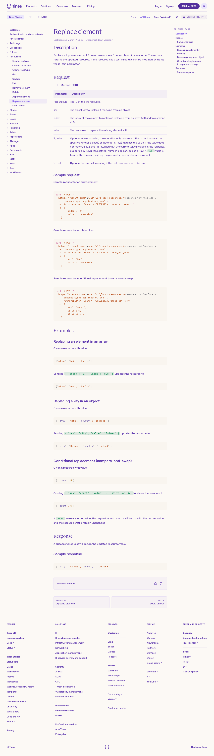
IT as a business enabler (67, 638)
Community (115, 694)
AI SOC (59, 671)
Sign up (170, 6)
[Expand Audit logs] (8, 43)
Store (150, 658)
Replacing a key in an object (77, 401)
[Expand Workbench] (8, 172)
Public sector (62, 705)
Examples (64, 330)
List (14, 83)
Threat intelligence (65, 686)
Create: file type (20, 61)
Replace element (21, 101)
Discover (76, 6)
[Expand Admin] (8, 132)
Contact (151, 652)
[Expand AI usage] (8, 141)
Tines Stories (15, 17)
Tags (12, 168)
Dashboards (16, 150)
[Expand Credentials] (8, 48)
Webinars (113, 670)
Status (11, 647)
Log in (158, 6)
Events (111, 665)
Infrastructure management (69, 642)
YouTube (152, 681)
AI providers (16, 136)
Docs (133, 17)
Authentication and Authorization (27, 34)
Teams (13, 114)
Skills (12, 163)
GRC (57, 681)
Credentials (16, 47)
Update (16, 79)
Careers (151, 638)
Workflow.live (116, 685)
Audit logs (15, 43)
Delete (15, 92)
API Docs (145, 17)
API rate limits (17, 39)
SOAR (58, 676)
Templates (12, 691)
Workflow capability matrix (20, 686)
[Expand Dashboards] (8, 150)
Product (30, 6)
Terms (186, 661)
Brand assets (154, 663)
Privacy (187, 656)
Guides (111, 651)
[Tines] (14, 6)
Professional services (66, 724)
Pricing (90, 6)
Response (63, 536)
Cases (13, 119)
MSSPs (58, 715)
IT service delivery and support (71, 658)
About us (151, 633)
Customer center (117, 708)
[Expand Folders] (8, 52)
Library (10, 696)
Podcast (112, 656)
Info (12, 154)
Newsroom (152, 642)
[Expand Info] (8, 155)
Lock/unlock (19, 105)
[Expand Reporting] (8, 128)
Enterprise (60, 734)
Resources (15, 56)
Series (111, 646)
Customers (62, 6)
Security (59, 666)
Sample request (67, 175)
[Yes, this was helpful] (155, 583)
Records (14, 123)
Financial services (64, 710)
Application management (68, 652)
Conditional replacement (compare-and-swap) (93, 461)
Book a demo (189, 6)
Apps (12, 145)
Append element (21, 96)
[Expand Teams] (8, 114)
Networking (61, 647)
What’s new (13, 711)
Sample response (68, 554)
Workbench (16, 172)
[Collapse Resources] (8, 56)
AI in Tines (60, 729)
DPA (185, 666)
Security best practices (195, 638)
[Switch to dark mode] (176, 17)
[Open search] (204, 6)
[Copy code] (163, 194)
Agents (10, 676)
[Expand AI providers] (8, 137)
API (30, 17)
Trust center (190, 642)
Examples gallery (15, 638)
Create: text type (21, 70)
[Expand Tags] (8, 168)
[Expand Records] (8, 123)
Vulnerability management (68, 691)
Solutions (45, 6)
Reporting (15, 128)
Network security (64, 696)
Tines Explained (162, 16)
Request (62, 77)
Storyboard (12, 661)
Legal (186, 651)
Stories (13, 110)
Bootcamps (114, 675)
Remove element (21, 87)
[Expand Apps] (8, 146)
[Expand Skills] (8, 163)
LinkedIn (152, 671)
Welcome (15, 30)
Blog (110, 641)
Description (65, 47)
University (12, 706)
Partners (151, 647)
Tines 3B (11, 633)
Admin (13, 132)
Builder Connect (116, 680)
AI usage (14, 141)
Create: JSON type (21, 65)
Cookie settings (199, 747)
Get (14, 74)
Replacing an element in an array (81, 341)
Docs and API (13, 716)
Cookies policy (190, 671)
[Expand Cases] (8, 119)
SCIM (12, 159)
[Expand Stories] (8, 110)
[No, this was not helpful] (161, 583)
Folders (13, 52)
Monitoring (12, 681)
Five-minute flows (16, 701)
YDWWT (112, 699)
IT (56, 633)
